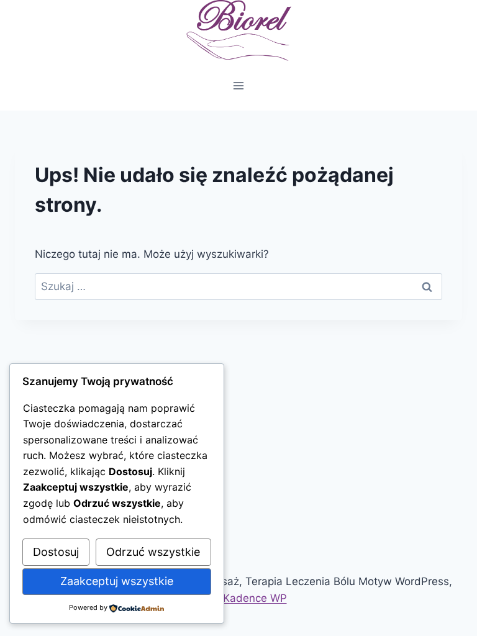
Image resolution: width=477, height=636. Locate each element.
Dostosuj (56, 551)
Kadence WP (255, 598)
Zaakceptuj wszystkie (116, 581)
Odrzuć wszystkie (153, 551)
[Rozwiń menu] (238, 85)
